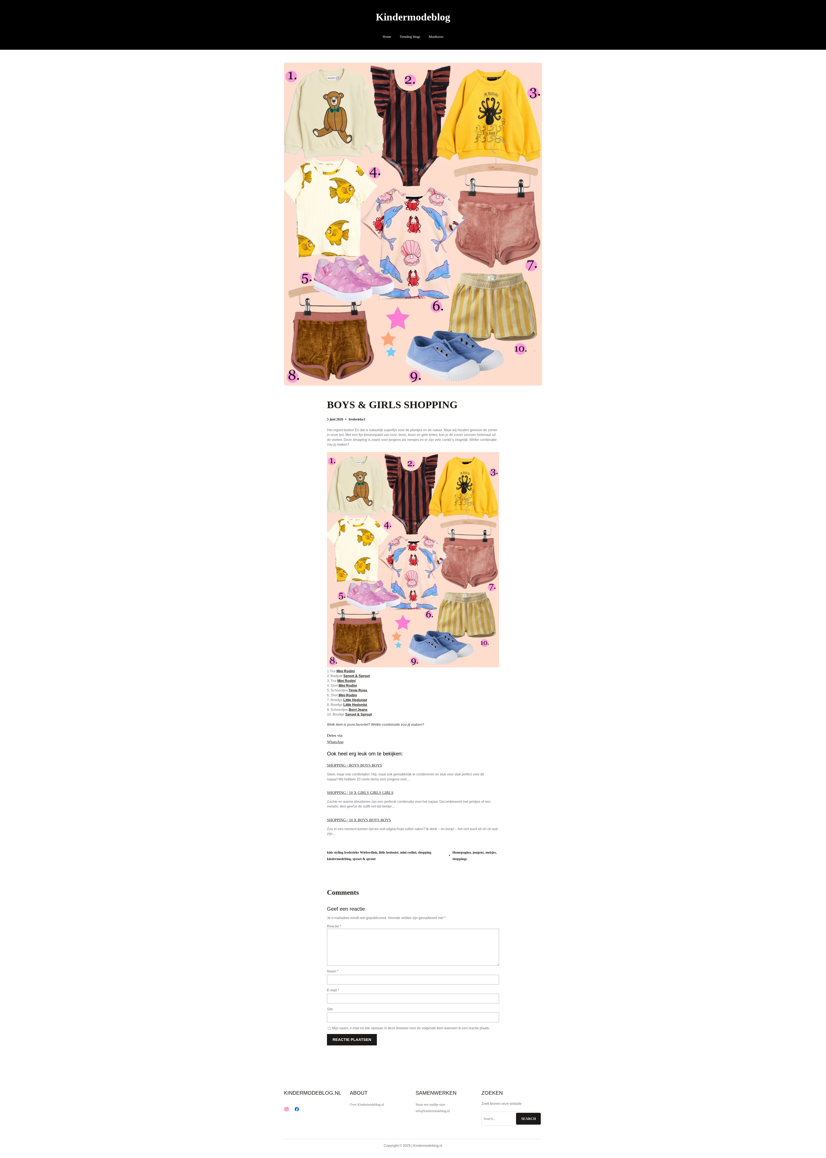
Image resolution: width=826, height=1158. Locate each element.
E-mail (333, 990)
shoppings (459, 859)
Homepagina (461, 852)
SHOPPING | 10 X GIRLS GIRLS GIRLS (360, 793)
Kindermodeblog (413, 17)
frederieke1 (357, 419)
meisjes (490, 852)
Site (330, 1009)
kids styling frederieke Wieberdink (352, 852)
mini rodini (408, 852)
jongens (478, 852)
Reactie (334, 926)
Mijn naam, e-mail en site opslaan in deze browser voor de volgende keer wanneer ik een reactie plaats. (411, 1028)
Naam (332, 971)
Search (528, 1119)
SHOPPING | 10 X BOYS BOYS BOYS (359, 820)
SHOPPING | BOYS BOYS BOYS (354, 765)
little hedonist (388, 852)
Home (387, 37)
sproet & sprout (364, 859)
